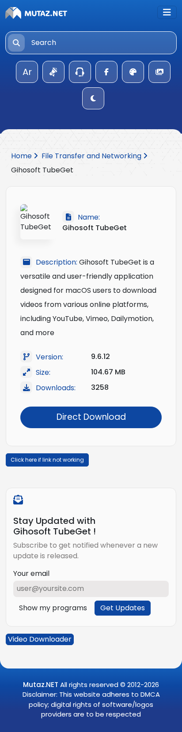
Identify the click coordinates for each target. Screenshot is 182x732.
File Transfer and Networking (92, 156)
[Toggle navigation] (167, 12)
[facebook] (106, 72)
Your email (31, 573)
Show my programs (53, 608)
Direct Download (91, 417)
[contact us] (80, 72)
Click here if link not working (47, 459)
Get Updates (122, 608)
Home (22, 156)
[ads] (53, 72)
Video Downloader (40, 639)
